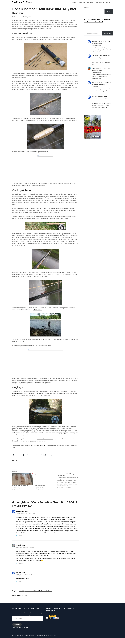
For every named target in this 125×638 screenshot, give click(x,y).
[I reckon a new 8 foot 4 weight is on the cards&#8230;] (68, 480)
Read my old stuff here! (86, 2)
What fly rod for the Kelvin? (20, 486)
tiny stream (16, 393)
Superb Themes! (51, 635)
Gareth (18, 545)
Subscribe (107, 33)
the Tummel (37, 310)
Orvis (28, 445)
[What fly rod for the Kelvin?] (22, 479)
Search (86, 7)
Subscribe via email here (103, 2)
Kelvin (46, 393)
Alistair (94, 41)
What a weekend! (40, 486)
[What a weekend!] (45, 479)
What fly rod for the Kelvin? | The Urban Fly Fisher (35, 591)
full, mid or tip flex (37, 196)
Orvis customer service (45, 439)
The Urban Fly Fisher (22, 2)
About (74, 2)
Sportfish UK (41, 445)
